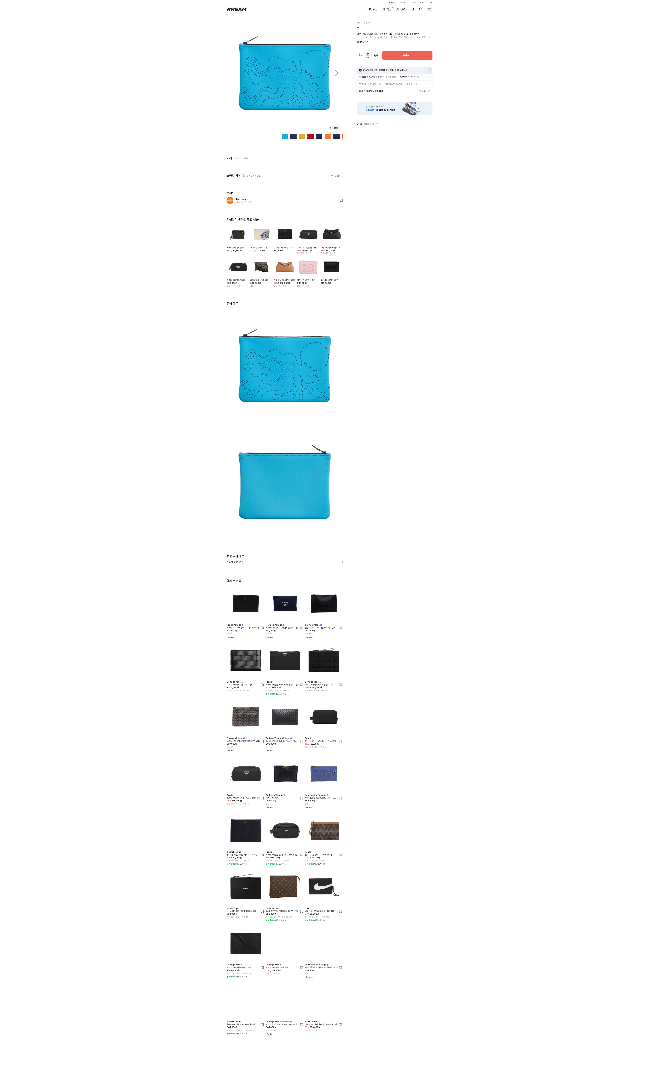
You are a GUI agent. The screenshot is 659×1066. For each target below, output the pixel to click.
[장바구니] (420, 9)
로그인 (429, 2)
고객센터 (392, 2)
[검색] (412, 9)
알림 (421, 2)
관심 (414, 2)
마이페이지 (404, 2)
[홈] (237, 9)
